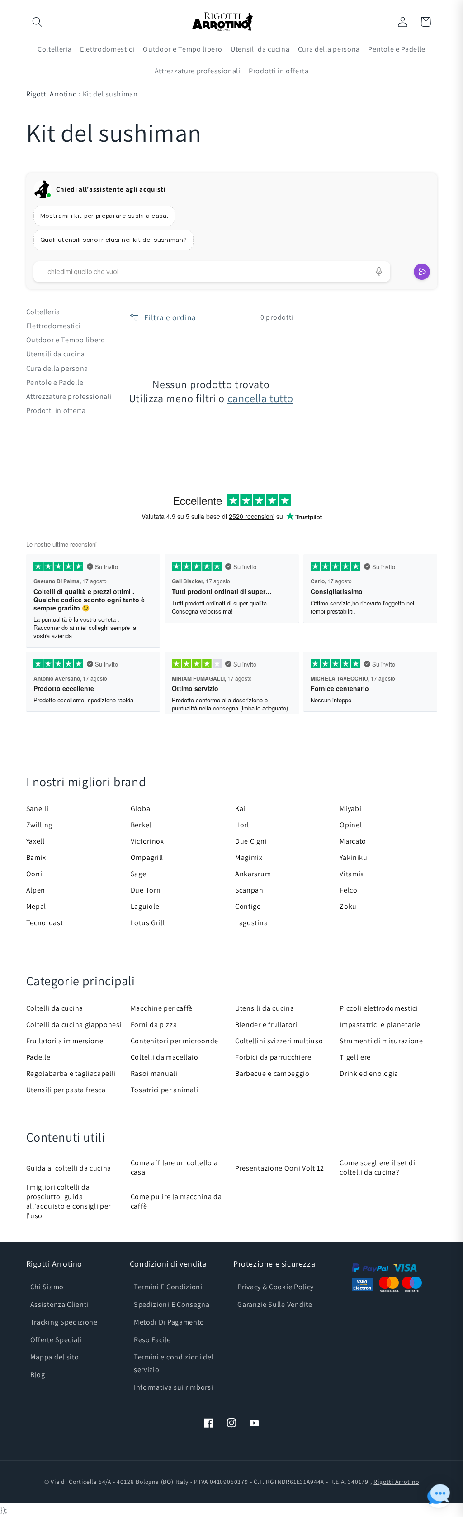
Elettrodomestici (53, 326)
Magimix (249, 857)
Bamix (36, 857)
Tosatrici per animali (164, 1090)
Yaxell (35, 841)
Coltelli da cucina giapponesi (74, 1024)
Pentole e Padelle (55, 382)
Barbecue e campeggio (272, 1073)
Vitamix (352, 874)
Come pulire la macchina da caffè (176, 1201)
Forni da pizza (154, 1024)
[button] (37, 22)
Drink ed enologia (369, 1073)
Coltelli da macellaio (164, 1057)
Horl (242, 825)
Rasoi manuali (154, 1073)
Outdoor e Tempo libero (65, 340)
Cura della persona (57, 368)
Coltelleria (43, 312)
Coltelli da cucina (54, 1008)
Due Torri (146, 890)
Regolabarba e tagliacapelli (71, 1073)
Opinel (351, 825)
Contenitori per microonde (174, 1041)
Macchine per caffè (162, 1008)
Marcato (353, 841)
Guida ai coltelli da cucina (69, 1168)
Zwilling (39, 825)
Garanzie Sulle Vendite (274, 1304)
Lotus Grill (148, 922)
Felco (348, 890)
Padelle (38, 1057)
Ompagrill (147, 857)
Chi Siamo (47, 1286)
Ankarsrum (253, 874)
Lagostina (251, 922)
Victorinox (147, 841)
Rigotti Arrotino (51, 94)
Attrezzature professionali (69, 396)
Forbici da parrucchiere (273, 1057)
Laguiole (145, 906)
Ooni (34, 874)
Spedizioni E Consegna (172, 1304)
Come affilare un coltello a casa (174, 1167)
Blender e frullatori (266, 1024)
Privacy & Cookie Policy (275, 1286)
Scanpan (249, 890)
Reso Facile (152, 1339)
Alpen (35, 890)
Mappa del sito (54, 1357)
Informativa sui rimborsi (173, 1387)
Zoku (348, 906)
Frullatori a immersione (65, 1041)
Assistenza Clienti (59, 1304)
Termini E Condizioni (168, 1286)
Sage (138, 874)
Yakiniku (354, 857)
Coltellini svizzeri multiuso (279, 1041)
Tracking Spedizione (64, 1322)
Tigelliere (355, 1057)
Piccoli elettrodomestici (379, 1008)
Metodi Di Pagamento (169, 1322)
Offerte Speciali (56, 1339)
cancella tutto (260, 398)
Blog (37, 1374)
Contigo (248, 906)
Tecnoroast (44, 922)
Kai (240, 808)
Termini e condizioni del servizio (174, 1363)
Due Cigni (251, 841)
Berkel (141, 825)
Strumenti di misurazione (381, 1041)
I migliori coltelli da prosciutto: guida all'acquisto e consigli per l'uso (68, 1201)
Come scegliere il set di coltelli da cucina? (378, 1167)
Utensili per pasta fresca (66, 1090)
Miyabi (350, 808)
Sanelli (37, 808)
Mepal (36, 906)
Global (141, 808)
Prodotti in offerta (56, 410)
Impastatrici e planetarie (380, 1024)
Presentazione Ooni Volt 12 (279, 1168)
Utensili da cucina (55, 354)
